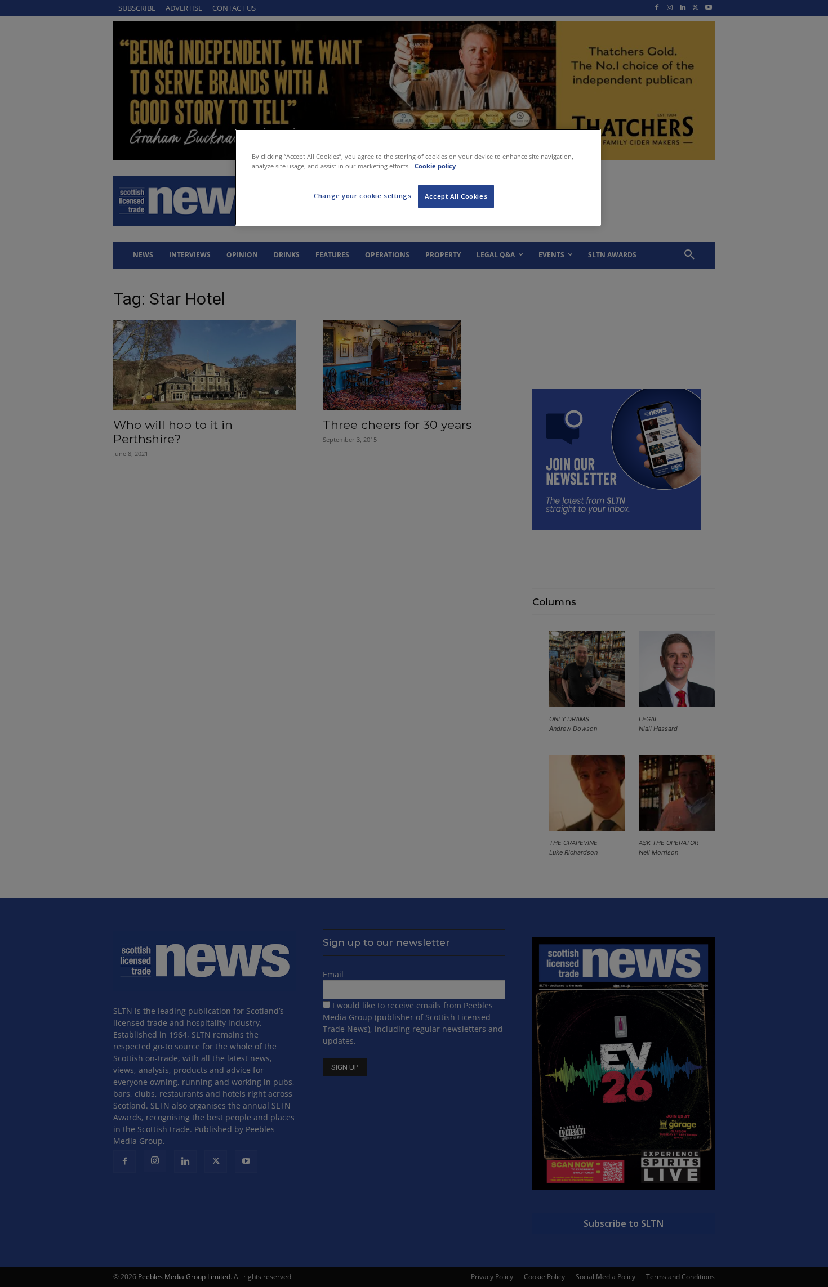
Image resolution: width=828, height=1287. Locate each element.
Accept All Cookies (456, 196)
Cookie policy (435, 166)
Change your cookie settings (362, 195)
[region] (418, 177)
